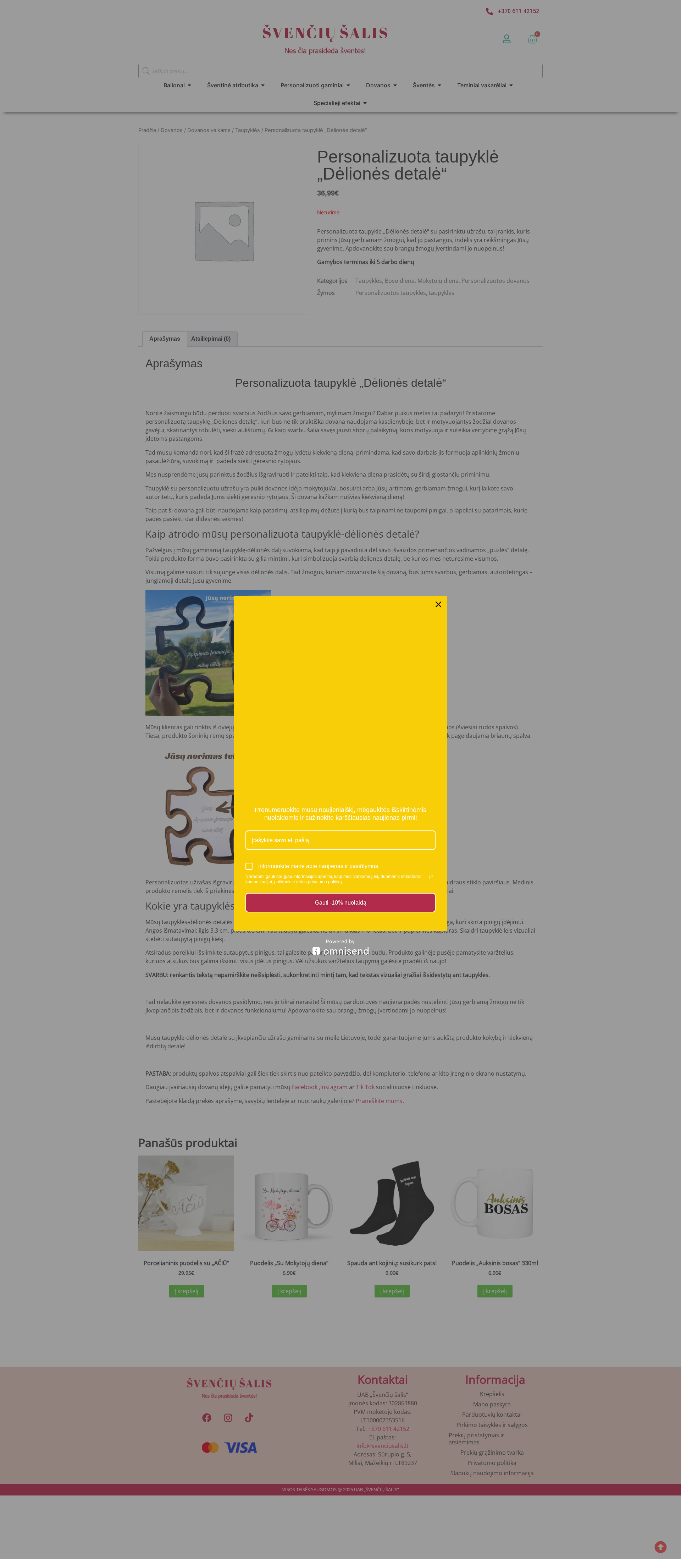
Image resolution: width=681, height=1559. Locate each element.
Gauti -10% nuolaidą (340, 903)
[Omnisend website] (340, 947)
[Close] (438, 604)
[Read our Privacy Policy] (431, 877)
